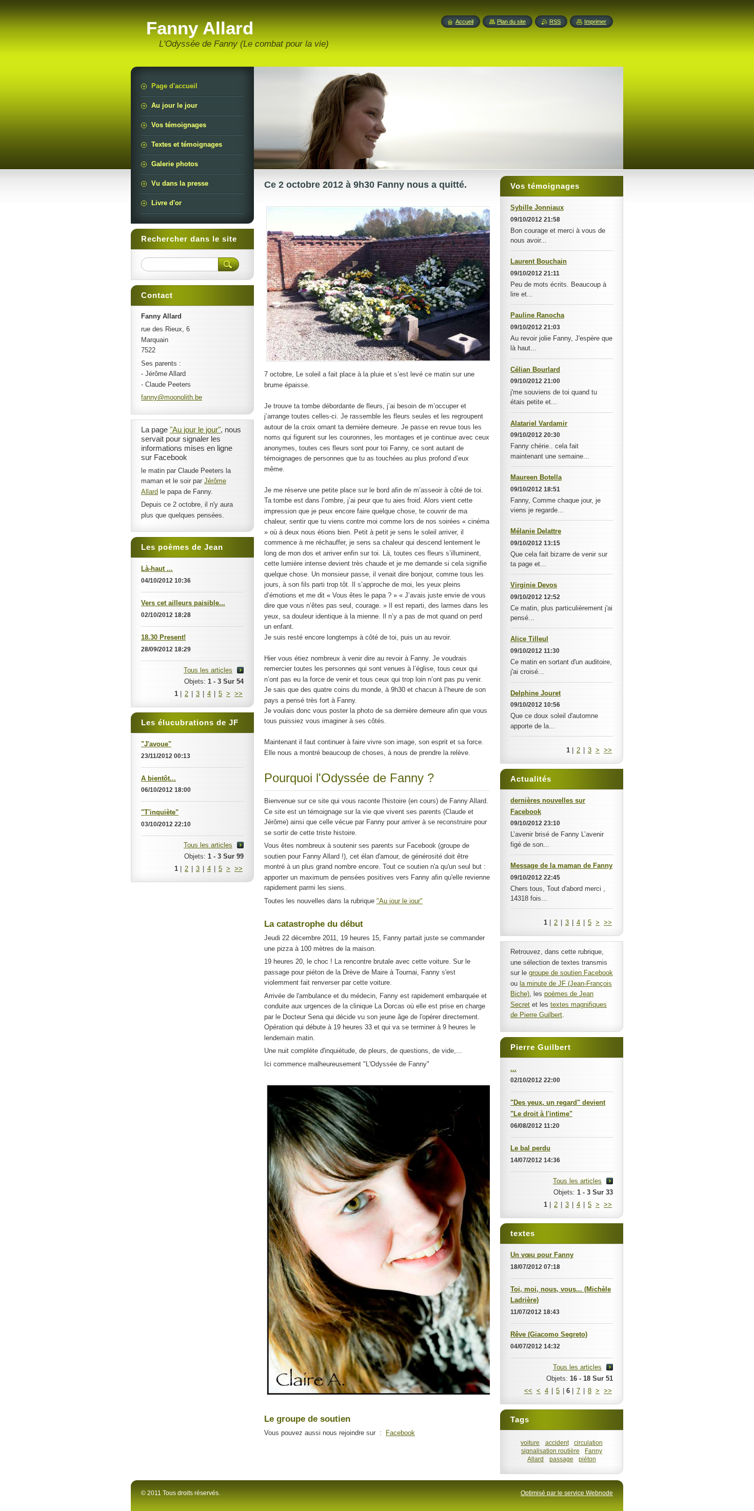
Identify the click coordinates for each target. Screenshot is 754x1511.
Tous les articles (577, 1181)
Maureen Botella (536, 477)
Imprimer (595, 21)
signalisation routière (550, 1450)
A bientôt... (158, 778)
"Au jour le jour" (399, 901)
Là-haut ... (157, 568)
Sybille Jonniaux (537, 207)
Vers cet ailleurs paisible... (183, 603)
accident (557, 1442)
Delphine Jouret (535, 693)
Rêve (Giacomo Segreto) (548, 1334)
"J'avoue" (156, 744)
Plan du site (511, 21)
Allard (535, 1459)
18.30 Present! (163, 637)
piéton (587, 1459)
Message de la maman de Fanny (561, 865)
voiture (530, 1442)
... (513, 1068)
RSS (555, 21)
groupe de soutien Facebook (571, 973)
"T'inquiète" (159, 812)
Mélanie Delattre (535, 531)
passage (561, 1459)
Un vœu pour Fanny (541, 1255)
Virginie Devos (533, 585)
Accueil (464, 21)
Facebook (400, 1433)
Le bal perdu (530, 1148)
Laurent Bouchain (538, 261)
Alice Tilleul (529, 639)
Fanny (593, 1450)
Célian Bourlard (535, 369)
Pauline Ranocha (537, 315)
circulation (588, 1442)
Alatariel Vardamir (538, 423)
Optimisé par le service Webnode (567, 1493)
